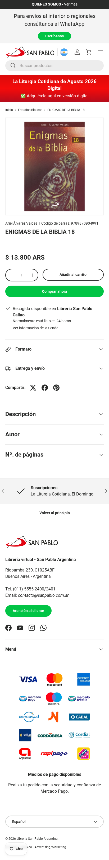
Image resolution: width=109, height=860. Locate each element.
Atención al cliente (28, 611)
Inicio (9, 110)
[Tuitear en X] (33, 387)
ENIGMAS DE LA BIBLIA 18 (66, 110)
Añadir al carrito (73, 274)
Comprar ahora (54, 291)
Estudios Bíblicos (30, 110)
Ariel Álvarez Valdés (21, 223)
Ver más (71, 4)
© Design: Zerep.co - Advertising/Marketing (35, 847)
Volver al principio (54, 513)
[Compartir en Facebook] (45, 387)
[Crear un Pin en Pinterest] (56, 387)
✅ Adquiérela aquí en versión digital (54, 95)
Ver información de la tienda (35, 328)
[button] (89, 52)
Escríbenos (54, 36)
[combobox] (54, 65)
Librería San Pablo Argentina (37, 839)
